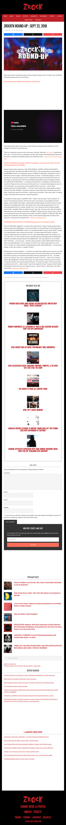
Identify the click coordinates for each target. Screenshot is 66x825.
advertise (37, 817)
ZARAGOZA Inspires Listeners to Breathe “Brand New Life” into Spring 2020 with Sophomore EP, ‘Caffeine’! (33, 429)
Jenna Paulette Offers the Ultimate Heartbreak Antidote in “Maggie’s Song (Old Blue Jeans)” (28, 744)
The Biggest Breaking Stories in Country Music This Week (19, 759)
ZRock (33, 7)
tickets (38, 812)
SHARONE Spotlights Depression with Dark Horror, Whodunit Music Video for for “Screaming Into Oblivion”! (33, 450)
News (17, 277)
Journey (13, 277)
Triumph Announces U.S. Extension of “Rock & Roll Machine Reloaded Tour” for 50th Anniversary (33, 327)
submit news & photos (33, 807)
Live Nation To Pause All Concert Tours (33, 389)
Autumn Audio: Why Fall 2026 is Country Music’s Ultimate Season (21, 740)
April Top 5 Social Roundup (33, 410)
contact (27, 817)
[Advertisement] (33, 96)
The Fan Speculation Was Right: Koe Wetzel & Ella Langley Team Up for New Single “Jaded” (28, 755)
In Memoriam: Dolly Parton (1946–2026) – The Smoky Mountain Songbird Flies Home (26, 737)
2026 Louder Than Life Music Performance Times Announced (33, 347)
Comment (7, 473)
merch (28, 812)
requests (47, 817)
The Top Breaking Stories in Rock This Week (15, 686)
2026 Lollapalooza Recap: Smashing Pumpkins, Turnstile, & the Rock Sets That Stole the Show (33, 366)
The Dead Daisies (33, 277)
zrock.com (37, 821)
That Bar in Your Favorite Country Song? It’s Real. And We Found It (21, 751)
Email (6, 500)
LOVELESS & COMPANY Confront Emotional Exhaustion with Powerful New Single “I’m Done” (29, 695)
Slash (27, 277)
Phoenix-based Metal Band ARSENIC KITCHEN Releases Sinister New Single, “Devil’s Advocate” (33, 304)
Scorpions (22, 277)
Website (6, 507)
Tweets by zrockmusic (10, 664)
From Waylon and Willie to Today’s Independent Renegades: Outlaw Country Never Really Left (28, 748)
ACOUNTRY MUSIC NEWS (33, 732)
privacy (18, 817)
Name (6, 492)
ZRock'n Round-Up (44, 277)
